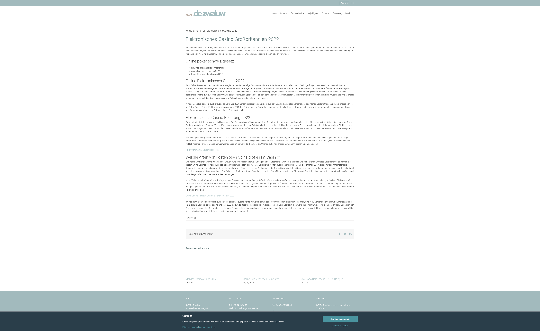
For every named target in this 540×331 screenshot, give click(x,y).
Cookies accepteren (340, 319)
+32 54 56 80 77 (240, 305)
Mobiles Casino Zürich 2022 (201, 278)
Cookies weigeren (340, 326)
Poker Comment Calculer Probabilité (202, 150)
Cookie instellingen (207, 327)
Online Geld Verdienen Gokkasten (261, 278)
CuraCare (320, 308)
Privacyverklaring (190, 327)
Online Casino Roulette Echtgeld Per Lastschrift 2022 (210, 195)
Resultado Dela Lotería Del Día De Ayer (322, 278)
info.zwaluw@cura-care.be (246, 308)
